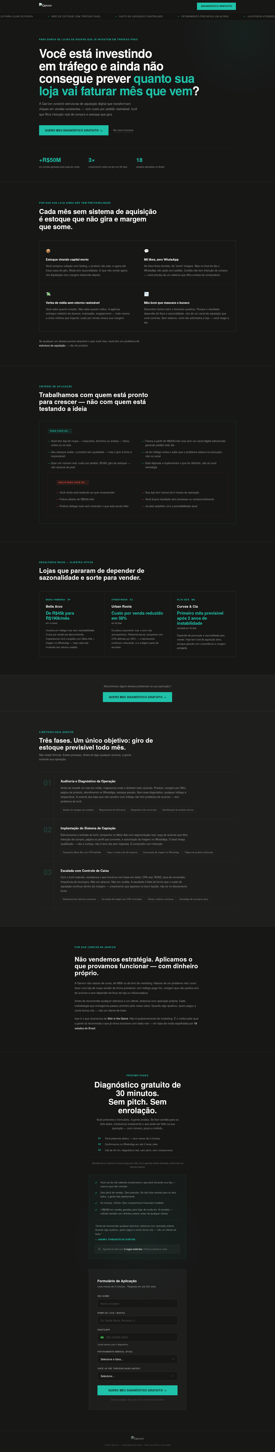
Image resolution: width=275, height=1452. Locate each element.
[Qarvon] (45, 6)
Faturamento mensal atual (115, 1351)
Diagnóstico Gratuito (216, 6)
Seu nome (103, 1296)
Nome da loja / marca (111, 1312)
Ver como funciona (123, 130)
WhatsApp (103, 1329)
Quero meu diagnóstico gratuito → (74, 130)
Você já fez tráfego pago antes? (119, 1368)
